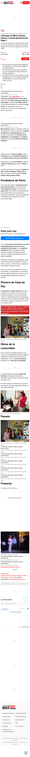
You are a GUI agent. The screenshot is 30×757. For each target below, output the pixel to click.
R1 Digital (5, 726)
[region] (15, 613)
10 (8, 573)
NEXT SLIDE (16, 567)
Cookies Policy (6, 716)
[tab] (5, 608)
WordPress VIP (14, 742)
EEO (16, 723)
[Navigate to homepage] (8, 2)
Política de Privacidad (8, 713)
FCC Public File (19, 726)
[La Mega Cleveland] (9, 708)
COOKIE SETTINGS (20, 716)
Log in (23, 597)
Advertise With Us (20, 720)
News (2, 31)
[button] (15, 29)
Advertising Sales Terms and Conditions (8, 730)
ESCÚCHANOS (26, 2)
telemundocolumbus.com (18, 579)
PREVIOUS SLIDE (6, 567)
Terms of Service (7, 723)
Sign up (26, 597)
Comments (3, 59)
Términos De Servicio (21, 713)
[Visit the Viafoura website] (26, 627)
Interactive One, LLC (17, 738)
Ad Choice (6, 720)
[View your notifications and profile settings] (21, 2)
